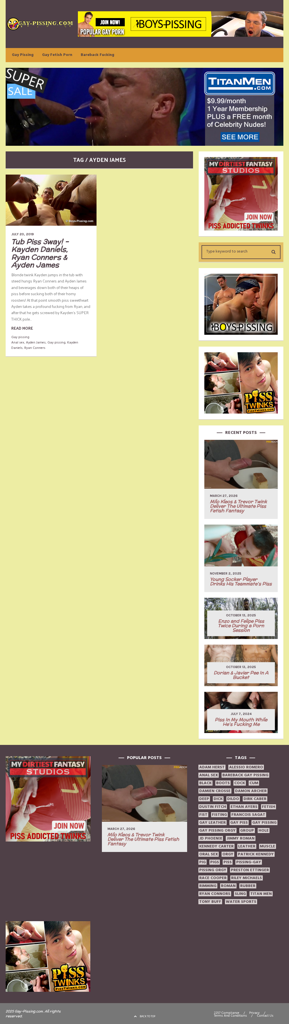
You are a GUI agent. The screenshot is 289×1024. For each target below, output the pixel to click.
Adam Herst (212, 767)
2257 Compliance (226, 1013)
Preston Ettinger (250, 870)
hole (264, 830)
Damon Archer (251, 791)
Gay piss (239, 822)
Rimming (207, 886)
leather (246, 846)
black (205, 783)
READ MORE (22, 328)
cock (239, 783)
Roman (228, 886)
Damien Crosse (215, 791)
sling (240, 894)
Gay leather (212, 822)
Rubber (247, 886)
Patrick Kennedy (256, 854)
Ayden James (36, 342)
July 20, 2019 (22, 234)
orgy (227, 854)
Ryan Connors (214, 894)
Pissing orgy (212, 870)
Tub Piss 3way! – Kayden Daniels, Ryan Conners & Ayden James (40, 253)
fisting (219, 815)
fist (203, 815)
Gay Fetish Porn (57, 55)
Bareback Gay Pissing (245, 775)
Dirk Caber (255, 799)
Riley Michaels (246, 878)
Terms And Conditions (230, 1015)
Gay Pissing (23, 55)
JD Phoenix (210, 838)
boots (223, 783)
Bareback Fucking (97, 55)
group (247, 830)
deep (204, 799)
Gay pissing (20, 337)
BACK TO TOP (147, 1016)
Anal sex (17, 342)
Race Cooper (213, 878)
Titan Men (261, 894)
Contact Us (265, 1015)
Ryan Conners (34, 347)
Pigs (214, 862)
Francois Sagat (248, 815)
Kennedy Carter (216, 846)
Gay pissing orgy (217, 830)
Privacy (254, 1013)
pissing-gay (248, 862)
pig (202, 862)
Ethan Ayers (244, 807)
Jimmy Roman (241, 838)
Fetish (268, 807)
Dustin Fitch (212, 807)
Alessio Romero (246, 767)
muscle (267, 846)
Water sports (241, 902)
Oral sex (208, 854)
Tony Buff (210, 902)
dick (218, 799)
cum (253, 783)
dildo (233, 799)
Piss (228, 862)
